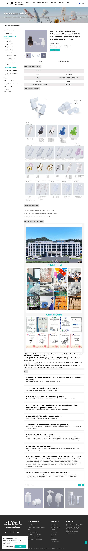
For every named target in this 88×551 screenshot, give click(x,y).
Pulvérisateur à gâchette (11, 55)
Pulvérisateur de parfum (11, 70)
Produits (38, 2)
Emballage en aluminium (10, 80)
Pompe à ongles (9, 49)
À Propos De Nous (29, 2)
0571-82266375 (72, 533)
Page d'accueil (18, 2)
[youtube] (14, 532)
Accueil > (6, 25)
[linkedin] (10, 532)
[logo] (8, 3)
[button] (79, 485)
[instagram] (18, 532)
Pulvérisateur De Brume (10, 67)
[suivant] (47, 55)
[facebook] (5, 532)
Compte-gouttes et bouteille (10, 83)
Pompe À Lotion (9, 44)
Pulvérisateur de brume (41, 17)
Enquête (55, 50)
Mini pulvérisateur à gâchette (10, 63)
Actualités (53, 2)
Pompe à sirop (8, 52)
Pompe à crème (9, 47)
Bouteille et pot (7, 33)
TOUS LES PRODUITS (9, 30)
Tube (5, 77)
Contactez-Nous (18, 4)
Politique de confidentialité (58, 548)
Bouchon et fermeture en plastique (11, 74)
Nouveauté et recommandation (8, 90)
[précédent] (24, 55)
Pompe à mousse (9, 41)
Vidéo (59, 2)
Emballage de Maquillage (10, 86)
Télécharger (65, 2)
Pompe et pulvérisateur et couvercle (26, 17)
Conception (45, 2)
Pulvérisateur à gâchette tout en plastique (11, 59)
